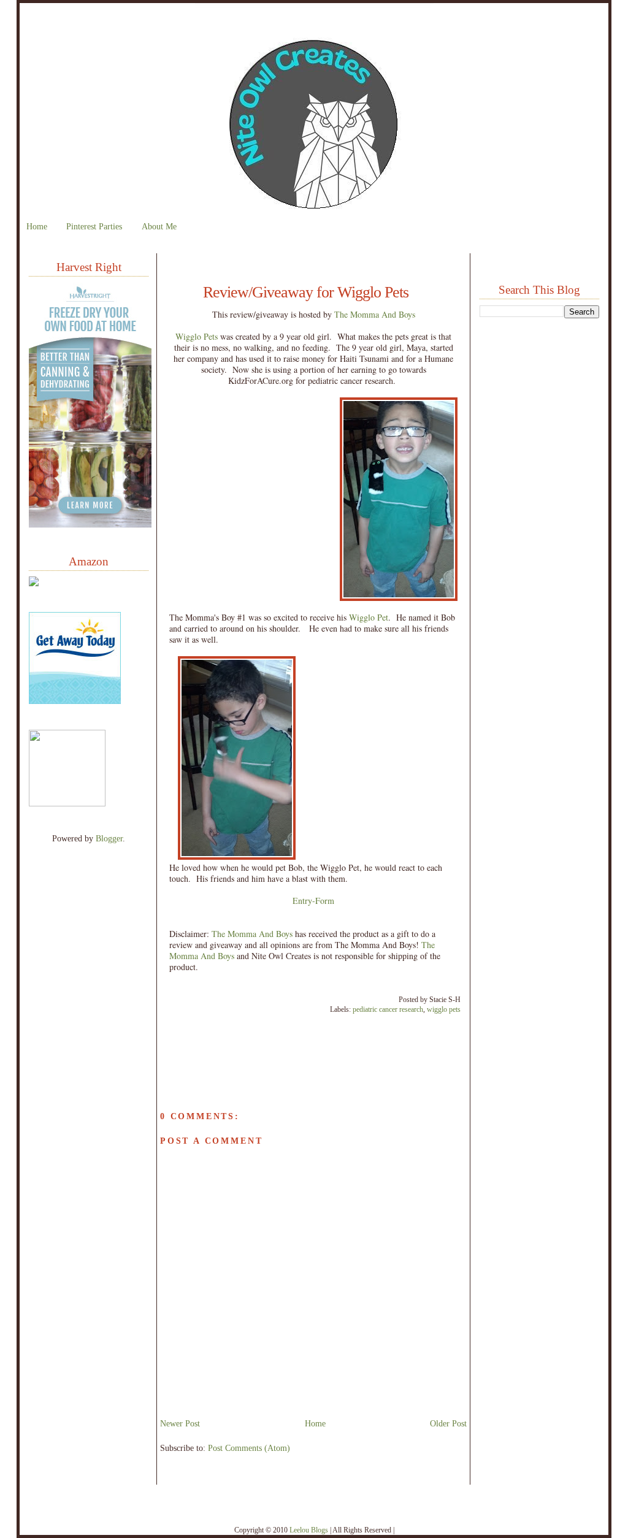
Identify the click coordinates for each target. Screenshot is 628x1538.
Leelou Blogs (308, 1530)
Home (36, 226)
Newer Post (180, 1423)
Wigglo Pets (196, 336)
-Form (323, 900)
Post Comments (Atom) (249, 1448)
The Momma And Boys (374, 314)
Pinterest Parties (94, 226)
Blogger (109, 838)
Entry (302, 900)
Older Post (448, 1423)
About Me (159, 226)
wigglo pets (444, 1009)
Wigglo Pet (368, 617)
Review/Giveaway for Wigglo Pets (305, 292)
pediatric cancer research (388, 1009)
